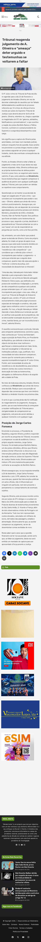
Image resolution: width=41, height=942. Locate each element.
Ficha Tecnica (13, 928)
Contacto (14, 924)
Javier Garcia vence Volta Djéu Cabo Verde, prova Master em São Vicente (25, 865)
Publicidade (35, 924)
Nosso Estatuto (24, 924)
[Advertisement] (20, 791)
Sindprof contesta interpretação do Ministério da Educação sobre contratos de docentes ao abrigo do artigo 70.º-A (27, 893)
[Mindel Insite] (20, 16)
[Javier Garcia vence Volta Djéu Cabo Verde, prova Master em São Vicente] (8, 865)
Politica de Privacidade (20, 931)
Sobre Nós (6, 924)
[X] (19, 845)
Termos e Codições (25, 928)
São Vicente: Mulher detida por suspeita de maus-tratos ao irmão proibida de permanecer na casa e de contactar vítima (26, 877)
